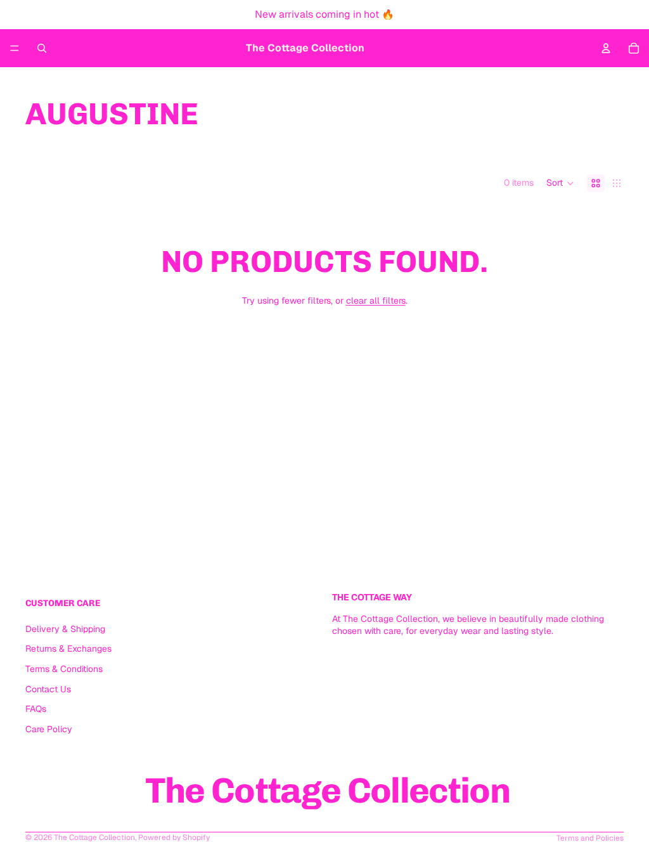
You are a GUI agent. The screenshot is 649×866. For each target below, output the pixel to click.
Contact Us (48, 688)
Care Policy (48, 728)
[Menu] (14, 48)
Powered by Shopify (174, 837)
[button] (560, 183)
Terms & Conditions (64, 669)
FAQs (35, 708)
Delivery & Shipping (65, 628)
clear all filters (376, 300)
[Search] (42, 48)
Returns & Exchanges (68, 648)
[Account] (606, 48)
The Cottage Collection (94, 837)
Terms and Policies (590, 838)
